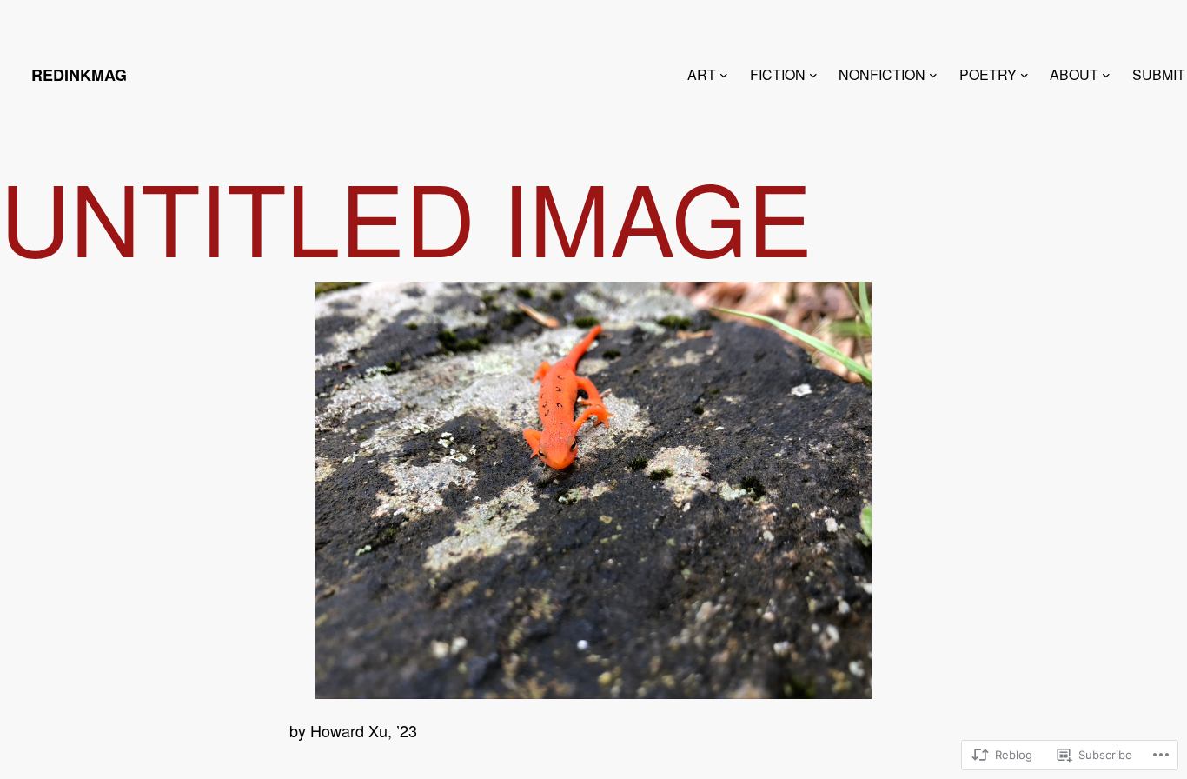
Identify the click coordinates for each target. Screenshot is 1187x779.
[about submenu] (1106, 74)
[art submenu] (723, 74)
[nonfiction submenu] (933, 74)
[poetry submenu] (1024, 74)
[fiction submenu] (813, 74)
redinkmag (79, 74)
